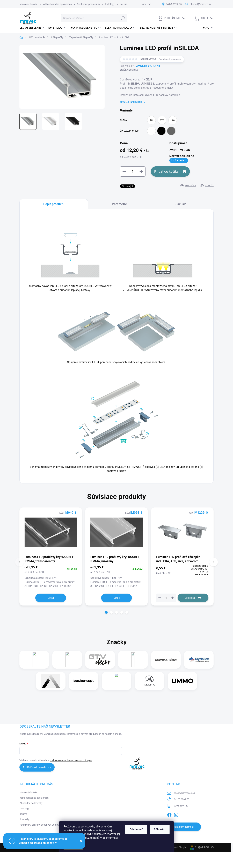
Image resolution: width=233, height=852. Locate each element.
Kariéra (123, 4)
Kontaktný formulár (183, 826)
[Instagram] (176, 814)
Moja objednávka (28, 4)
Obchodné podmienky (88, 4)
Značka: (129, 70)
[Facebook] (169, 814)
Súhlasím (159, 829)
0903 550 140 (181, 805)
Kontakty (24, 819)
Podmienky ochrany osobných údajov (39, 824)
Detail (51, 597)
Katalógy (110, 4)
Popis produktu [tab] (53, 204)
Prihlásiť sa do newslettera (37, 767)
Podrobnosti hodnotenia (170, 59)
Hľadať (123, 18)
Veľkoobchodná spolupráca (57, 4)
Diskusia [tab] (180, 204)
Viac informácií (109, 837)
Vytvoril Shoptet (178, 847)
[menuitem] (32, 28)
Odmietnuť (136, 829)
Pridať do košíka (166, 171)
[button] (172, 598)
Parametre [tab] (119, 204)
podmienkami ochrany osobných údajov (71, 760)
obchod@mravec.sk (184, 793)
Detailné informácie (131, 102)
